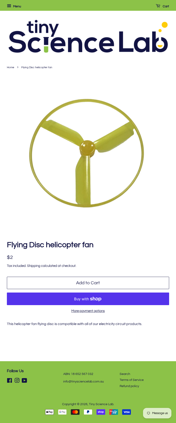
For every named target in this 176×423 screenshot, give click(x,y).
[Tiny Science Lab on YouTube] (24, 381)
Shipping (33, 266)
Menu (16, 6)
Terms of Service (132, 380)
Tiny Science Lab (101, 404)
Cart (165, 6)
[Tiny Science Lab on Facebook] (9, 381)
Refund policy (129, 386)
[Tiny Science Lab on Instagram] (16, 381)
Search (125, 374)
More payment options (88, 311)
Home (10, 67)
